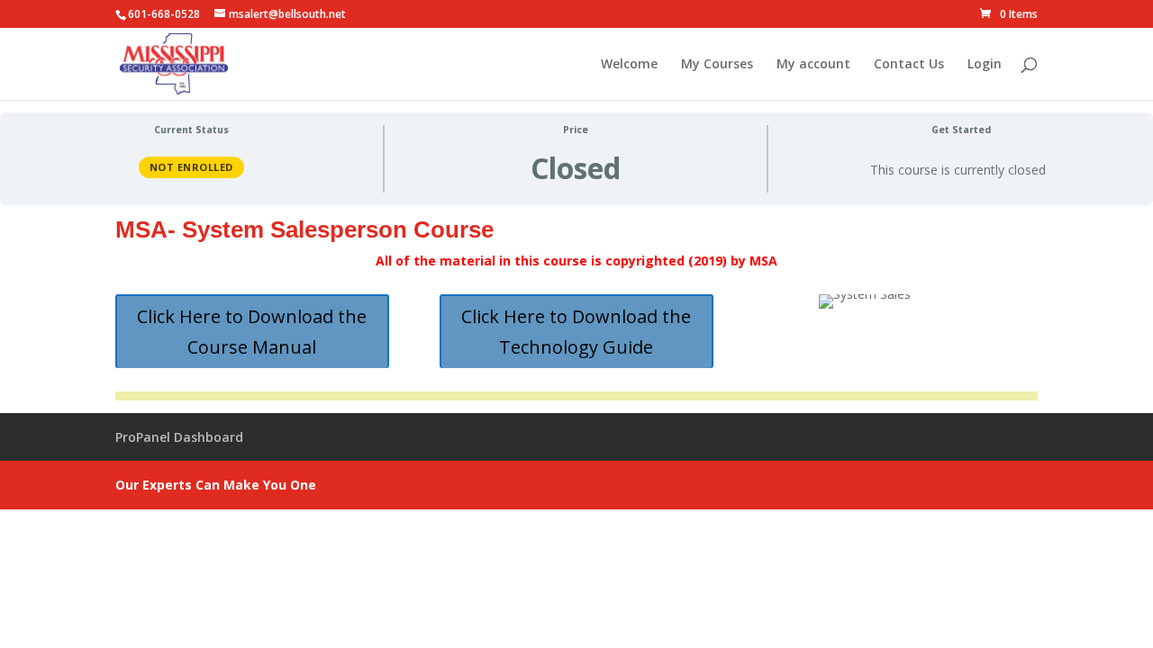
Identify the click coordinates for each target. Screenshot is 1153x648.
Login (984, 65)
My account (813, 65)
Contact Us (909, 65)
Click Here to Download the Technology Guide (576, 331)
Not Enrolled (191, 167)
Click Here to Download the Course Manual (252, 331)
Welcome (629, 65)
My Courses (717, 65)
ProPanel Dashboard (179, 437)
